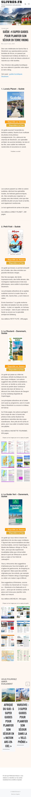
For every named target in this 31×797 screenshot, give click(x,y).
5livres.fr (17, 791)
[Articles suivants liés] (28, 684)
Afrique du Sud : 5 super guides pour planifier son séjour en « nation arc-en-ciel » (8, 725)
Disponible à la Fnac (16, 125)
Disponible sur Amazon (16, 122)
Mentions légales (15, 794)
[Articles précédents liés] (23, 684)
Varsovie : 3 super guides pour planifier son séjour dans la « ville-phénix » (22, 723)
